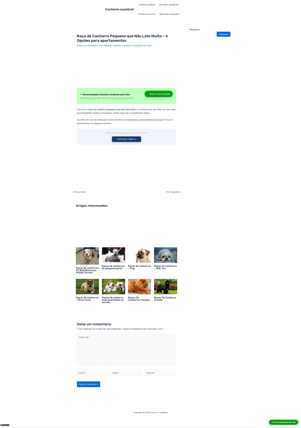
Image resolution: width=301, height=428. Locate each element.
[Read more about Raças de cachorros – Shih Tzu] (165, 255)
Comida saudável (146, 4)
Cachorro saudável (119, 9)
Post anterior (78, 192)
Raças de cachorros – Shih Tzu (165, 267)
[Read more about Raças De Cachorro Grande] (165, 286)
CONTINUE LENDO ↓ (126, 139)
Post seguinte (174, 192)
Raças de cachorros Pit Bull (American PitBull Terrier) (87, 270)
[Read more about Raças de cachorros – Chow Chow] (87, 286)
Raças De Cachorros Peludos (139, 298)
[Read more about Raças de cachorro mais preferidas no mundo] (113, 286)
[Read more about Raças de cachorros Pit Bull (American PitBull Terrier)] (87, 255)
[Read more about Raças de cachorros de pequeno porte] (113, 255)
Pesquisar (223, 34)
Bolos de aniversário (169, 14)
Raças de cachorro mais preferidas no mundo (113, 300)
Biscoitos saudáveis (168, 4)
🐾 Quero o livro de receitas (158, 94)
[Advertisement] (126, 67)
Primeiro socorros (146, 14)
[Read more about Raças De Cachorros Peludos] (139, 286)
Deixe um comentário (87, 45)
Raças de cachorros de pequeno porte (113, 267)
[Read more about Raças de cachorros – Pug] (139, 255)
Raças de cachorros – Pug (139, 267)
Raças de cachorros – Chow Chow (87, 298)
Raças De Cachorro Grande (165, 298)
